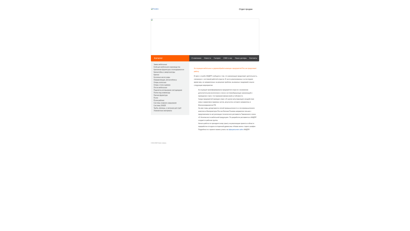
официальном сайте (235, 129)
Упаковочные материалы (163, 110)
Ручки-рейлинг (159, 100)
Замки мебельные (160, 64)
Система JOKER (160, 105)
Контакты (253, 58)
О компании (196, 58)
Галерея (217, 58)
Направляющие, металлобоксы (165, 80)
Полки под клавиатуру (162, 92)
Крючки (156, 75)
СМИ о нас (227, 58)
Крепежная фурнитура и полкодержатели (169, 69)
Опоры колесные (160, 82)
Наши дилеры (241, 58)
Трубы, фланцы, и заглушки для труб (167, 108)
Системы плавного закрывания (165, 103)
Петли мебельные (160, 87)
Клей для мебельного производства (167, 67)
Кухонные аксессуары (162, 77)
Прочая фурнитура (161, 95)
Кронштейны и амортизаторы (164, 72)
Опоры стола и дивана (162, 85)
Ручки (156, 98)
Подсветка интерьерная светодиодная (168, 90)
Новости (207, 58)
